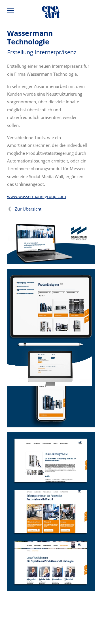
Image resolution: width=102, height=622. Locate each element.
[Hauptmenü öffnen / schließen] (11, 12)
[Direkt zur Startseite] (51, 13)
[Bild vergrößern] (51, 511)
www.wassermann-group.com (36, 196)
